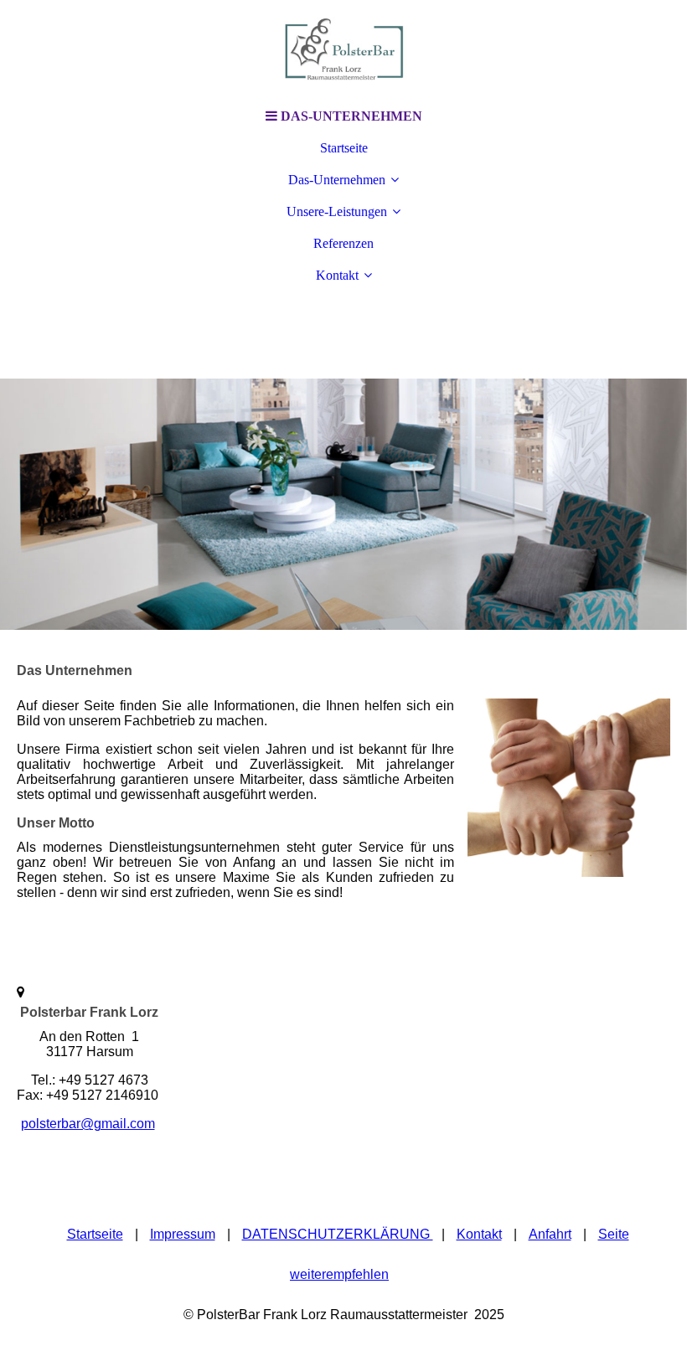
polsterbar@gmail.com (88, 1123)
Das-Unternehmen (336, 180)
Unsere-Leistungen (337, 211)
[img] (343, 50)
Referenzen (343, 243)
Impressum (182, 1234)
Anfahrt (550, 1234)
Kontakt (337, 275)
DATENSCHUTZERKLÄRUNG (337, 1234)
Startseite (344, 148)
